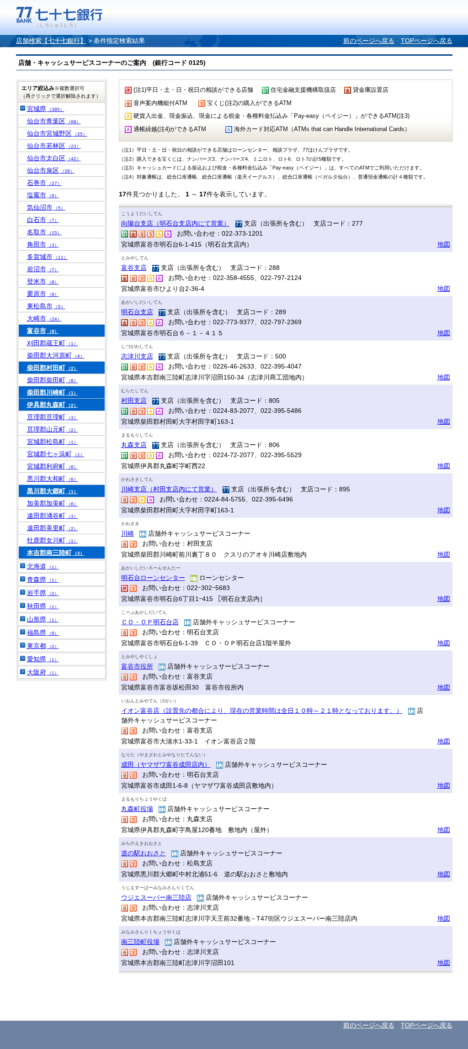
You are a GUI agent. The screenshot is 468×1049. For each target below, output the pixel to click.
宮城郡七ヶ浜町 (56, 454)
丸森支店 (134, 444)
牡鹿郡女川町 (52, 540)
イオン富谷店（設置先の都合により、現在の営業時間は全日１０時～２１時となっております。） (262, 710)
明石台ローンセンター (153, 577)
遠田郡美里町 (52, 528)
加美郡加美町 (52, 503)
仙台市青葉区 (54, 121)
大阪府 (43, 672)
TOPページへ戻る (426, 40)
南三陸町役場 (140, 941)
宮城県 (45, 108)
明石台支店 (137, 312)
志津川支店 (137, 356)
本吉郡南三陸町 (56, 552)
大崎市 (44, 318)
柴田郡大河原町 (56, 355)
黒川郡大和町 (52, 478)
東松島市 (46, 306)
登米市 (43, 281)
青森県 (43, 579)
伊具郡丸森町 (52, 404)
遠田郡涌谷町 (52, 515)
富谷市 (43, 330)
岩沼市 (43, 269)
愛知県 (43, 659)
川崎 (127, 533)
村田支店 (134, 400)
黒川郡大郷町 (52, 491)
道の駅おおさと (143, 853)
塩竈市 (43, 195)
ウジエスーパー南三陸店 (156, 897)
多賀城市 (47, 256)
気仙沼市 (46, 207)
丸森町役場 (137, 808)
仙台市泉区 (50, 170)
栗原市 (43, 293)
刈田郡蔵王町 (52, 343)
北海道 (43, 566)
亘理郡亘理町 (52, 417)
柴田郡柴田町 (52, 380)
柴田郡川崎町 (52, 392)
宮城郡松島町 (52, 441)
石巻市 (44, 182)
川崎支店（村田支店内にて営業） (169, 489)
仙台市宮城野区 (57, 133)
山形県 (43, 619)
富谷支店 (134, 267)
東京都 (43, 645)
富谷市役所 (137, 666)
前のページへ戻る (368, 40)
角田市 (43, 244)
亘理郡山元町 (52, 429)
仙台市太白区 (54, 158)
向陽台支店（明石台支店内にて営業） (175, 223)
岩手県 (43, 592)
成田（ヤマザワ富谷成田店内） (166, 764)
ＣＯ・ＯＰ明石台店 (150, 622)
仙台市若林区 (54, 145)
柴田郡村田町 (52, 367)
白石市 (43, 219)
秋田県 (43, 606)
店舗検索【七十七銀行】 (51, 40)
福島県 (43, 632)
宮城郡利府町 (52, 466)
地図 (443, 244)
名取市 (44, 232)
